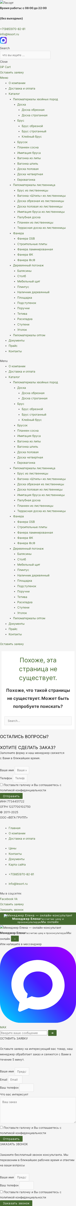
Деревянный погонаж (28, 265)
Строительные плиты (32, 244)
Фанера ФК (25, 254)
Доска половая (28, 169)
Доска (21, 104)
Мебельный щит (28, 281)
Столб (21, 276)
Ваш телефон (9, 1087)
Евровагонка (26, 179)
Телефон (6, 778)
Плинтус (23, 287)
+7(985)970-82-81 (12, 29)
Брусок (22, 142)
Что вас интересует (14, 1094)
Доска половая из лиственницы (39, 206)
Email (4, 1079)
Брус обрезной (32, 126)
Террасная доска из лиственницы (41, 227)
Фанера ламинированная (35, 249)
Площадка (24, 297)
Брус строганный (34, 131)
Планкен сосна (28, 147)
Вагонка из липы (29, 158)
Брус (20, 120)
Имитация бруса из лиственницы (41, 211)
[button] (38, 361)
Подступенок (26, 303)
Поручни (23, 308)
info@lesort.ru (9, 34)
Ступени (23, 324)
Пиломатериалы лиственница (34, 185)
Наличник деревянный (33, 292)
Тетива (22, 313)
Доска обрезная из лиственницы (40, 201)
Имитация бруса (29, 152)
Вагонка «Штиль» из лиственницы (41, 195)
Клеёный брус (32, 136)
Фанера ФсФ (26, 260)
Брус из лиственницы (32, 190)
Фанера (18, 233)
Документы (16, 340)
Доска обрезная (33, 109)
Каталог (14, 93)
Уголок (22, 329)
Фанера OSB (26, 238)
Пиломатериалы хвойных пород (35, 99)
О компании (17, 83)
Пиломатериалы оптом (29, 335)
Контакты (15, 351)
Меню (4, 77)
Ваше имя (7, 770)
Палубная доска (29, 217)
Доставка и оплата (22, 88)
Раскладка (25, 319)
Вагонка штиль (27, 163)
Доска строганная (35, 115)
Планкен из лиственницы (35, 222)
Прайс (13, 345)
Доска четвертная (30, 174)
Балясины (24, 270)
